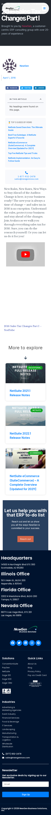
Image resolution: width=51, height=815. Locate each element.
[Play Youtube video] (25, 254)
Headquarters (16, 558)
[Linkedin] (25, 643)
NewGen (27, 26)
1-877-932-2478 (26, 176)
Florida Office (16, 590)
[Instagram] (32, 643)
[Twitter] (19, 643)
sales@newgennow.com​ (26, 179)
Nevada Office (17, 605)
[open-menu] (44, 8)
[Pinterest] (38, 643)
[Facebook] (13, 643)
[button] (12, 88)
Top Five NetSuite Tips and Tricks (22, 153)
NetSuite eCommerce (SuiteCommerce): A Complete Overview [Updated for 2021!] (21, 145)
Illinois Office (15, 574)
